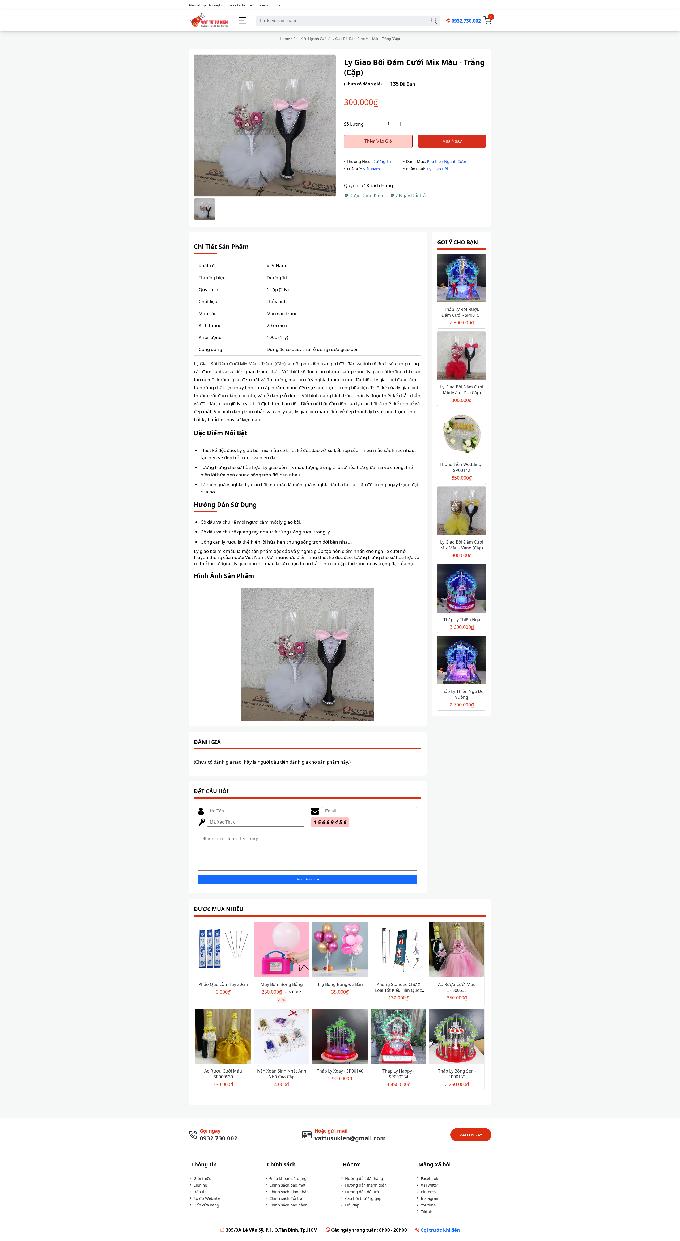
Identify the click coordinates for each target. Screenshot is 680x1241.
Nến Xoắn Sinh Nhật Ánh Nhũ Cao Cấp (281, 1074)
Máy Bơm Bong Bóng (282, 984)
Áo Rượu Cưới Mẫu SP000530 (223, 1074)
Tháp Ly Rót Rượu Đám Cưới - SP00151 (461, 312)
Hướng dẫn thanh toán (365, 1185)
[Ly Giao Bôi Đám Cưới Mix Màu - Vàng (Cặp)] (461, 511)
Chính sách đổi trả (285, 1198)
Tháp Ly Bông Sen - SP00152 (457, 1074)
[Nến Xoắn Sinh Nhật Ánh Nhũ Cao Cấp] (281, 1037)
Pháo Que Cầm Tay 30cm (223, 984)
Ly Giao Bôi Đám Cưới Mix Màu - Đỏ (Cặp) (461, 390)
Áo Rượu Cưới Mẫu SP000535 (457, 987)
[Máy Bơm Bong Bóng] (281, 950)
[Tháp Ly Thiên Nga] (461, 589)
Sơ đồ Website (206, 1198)
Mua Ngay (452, 141)
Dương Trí (382, 161)
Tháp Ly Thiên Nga (461, 619)
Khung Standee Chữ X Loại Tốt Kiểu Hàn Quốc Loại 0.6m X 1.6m (398, 990)
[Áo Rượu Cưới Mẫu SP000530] (223, 1037)
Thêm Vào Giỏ (378, 141)
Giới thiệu (202, 1178)
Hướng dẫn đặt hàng (363, 1178)
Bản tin (200, 1191)
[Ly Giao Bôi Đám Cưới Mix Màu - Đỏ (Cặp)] (461, 356)
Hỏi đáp (351, 1205)
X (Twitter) (430, 1185)
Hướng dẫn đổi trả (361, 1191)
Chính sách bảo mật (286, 1185)
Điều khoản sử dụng (287, 1178)
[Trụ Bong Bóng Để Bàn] (340, 950)
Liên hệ (200, 1185)
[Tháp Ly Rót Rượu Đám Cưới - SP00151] (461, 279)
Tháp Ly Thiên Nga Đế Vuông (461, 694)
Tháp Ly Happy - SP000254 (398, 1074)
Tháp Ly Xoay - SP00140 (340, 1071)
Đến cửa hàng (206, 1205)
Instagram (430, 1198)
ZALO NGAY (471, 1134)
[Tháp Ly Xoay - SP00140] (340, 1037)
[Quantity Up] (400, 123)
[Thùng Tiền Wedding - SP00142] (461, 434)
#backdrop (197, 5)
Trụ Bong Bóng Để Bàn (340, 984)
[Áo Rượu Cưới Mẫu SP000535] (456, 950)
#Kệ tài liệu (239, 5)
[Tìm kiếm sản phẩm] (434, 21)
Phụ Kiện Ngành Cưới (310, 38)
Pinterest (428, 1191)
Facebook (429, 1178)
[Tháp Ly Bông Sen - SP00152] (456, 1037)
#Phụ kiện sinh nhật (266, 5)
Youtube (428, 1205)
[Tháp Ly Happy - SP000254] (398, 1037)
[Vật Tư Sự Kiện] (208, 20)
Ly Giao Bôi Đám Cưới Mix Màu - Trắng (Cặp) (240, 364)
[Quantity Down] (376, 123)
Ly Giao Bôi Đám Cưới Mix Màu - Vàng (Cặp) (461, 545)
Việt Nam (371, 168)
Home (285, 38)
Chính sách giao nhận (288, 1191)
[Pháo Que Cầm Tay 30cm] (223, 950)
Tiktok (426, 1211)
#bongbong (218, 5)
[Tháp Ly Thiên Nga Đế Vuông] (461, 661)
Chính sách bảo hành (288, 1205)
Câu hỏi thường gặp (362, 1198)
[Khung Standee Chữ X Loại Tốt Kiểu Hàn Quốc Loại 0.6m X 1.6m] (398, 950)
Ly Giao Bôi (437, 168)
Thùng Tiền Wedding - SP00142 (462, 467)
